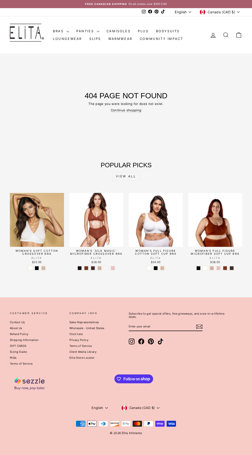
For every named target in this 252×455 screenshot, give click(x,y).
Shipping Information (24, 340)
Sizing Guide (18, 352)
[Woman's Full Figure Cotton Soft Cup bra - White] (149, 268)
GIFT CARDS (18, 346)
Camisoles (118, 31)
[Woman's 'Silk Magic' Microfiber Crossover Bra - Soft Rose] (112, 268)
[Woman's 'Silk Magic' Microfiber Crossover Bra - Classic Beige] (99, 268)
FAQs (13, 357)
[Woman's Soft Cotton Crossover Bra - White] (30, 268)
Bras (59, 31)
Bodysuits (168, 31)
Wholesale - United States (87, 328)
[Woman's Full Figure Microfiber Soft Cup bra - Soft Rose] (218, 268)
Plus (143, 31)
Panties (85, 31)
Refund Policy (19, 334)
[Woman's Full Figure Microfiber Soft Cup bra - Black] (198, 268)
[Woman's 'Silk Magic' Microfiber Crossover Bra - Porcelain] (106, 268)
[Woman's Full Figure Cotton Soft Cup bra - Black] (155, 268)
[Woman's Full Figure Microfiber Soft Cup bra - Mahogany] (225, 268)
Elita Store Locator (82, 357)
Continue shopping (126, 110)
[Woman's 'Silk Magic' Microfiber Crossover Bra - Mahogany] (86, 268)
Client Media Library (83, 352)
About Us (16, 328)
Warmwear (120, 39)
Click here (76, 334)
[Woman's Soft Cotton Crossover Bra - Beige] (43, 268)
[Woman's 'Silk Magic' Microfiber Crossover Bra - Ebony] (79, 268)
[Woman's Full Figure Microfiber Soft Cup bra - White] (205, 268)
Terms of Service (21, 363)
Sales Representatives (84, 322)
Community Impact (161, 39)
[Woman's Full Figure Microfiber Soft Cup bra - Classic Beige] (211, 268)
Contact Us (17, 322)
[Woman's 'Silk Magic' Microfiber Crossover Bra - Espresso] (93, 268)
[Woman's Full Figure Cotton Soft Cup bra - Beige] (162, 268)
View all (126, 176)
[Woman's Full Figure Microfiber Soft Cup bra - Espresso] (231, 268)
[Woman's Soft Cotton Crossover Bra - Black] (36, 268)
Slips (95, 39)
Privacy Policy (79, 340)
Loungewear (67, 39)
